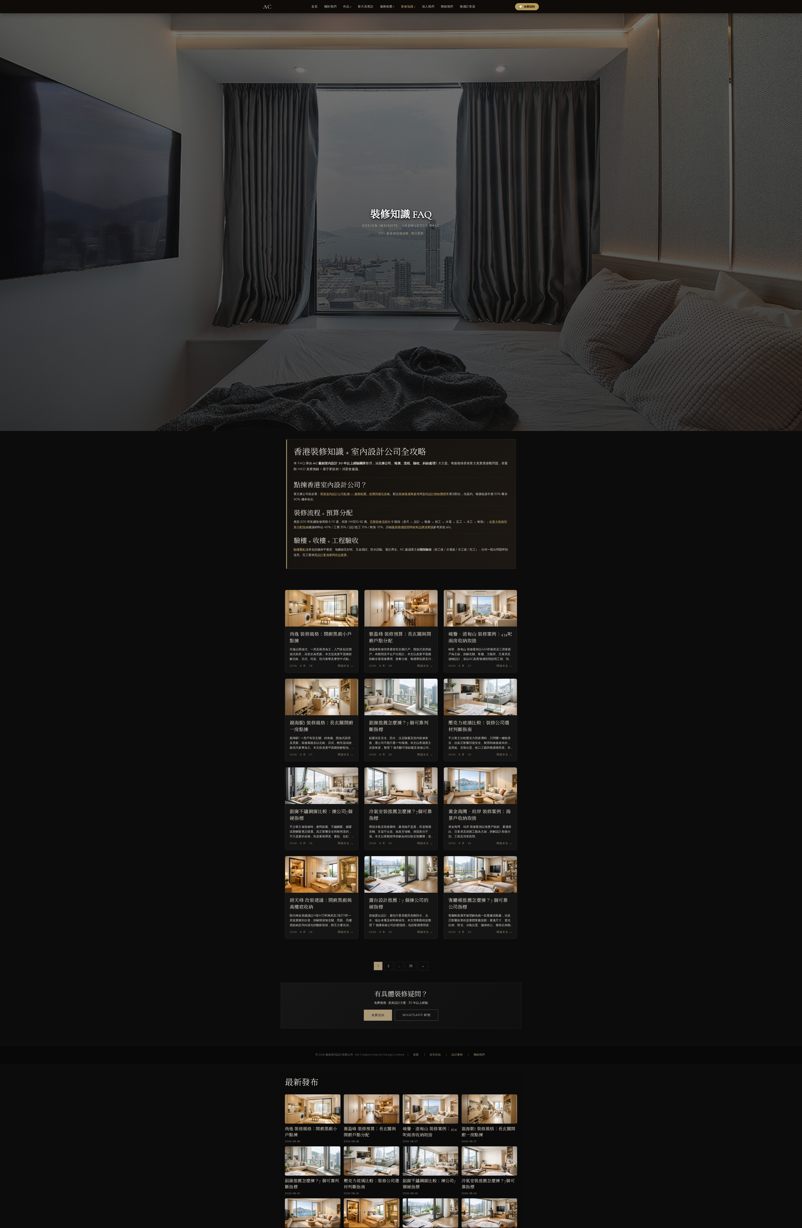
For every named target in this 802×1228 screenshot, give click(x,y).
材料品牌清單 (421, 527)
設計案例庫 (324, 555)
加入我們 (428, 6)
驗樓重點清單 (302, 549)
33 (411, 966)
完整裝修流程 (379, 522)
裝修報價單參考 (409, 494)
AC (267, 7)
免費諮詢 (378, 1015)
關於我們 (330, 6)
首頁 (416, 1054)
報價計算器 (467, 6)
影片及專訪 (365, 6)
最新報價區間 (401, 527)
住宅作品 (435, 1054)
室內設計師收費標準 (435, 494)
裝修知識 (407, 6)
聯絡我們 (479, 1054)
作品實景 (341, 555)
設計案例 (457, 1054)
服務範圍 (386, 6)
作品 (346, 6)
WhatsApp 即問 (416, 1015)
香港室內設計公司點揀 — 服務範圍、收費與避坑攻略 (355, 494)
